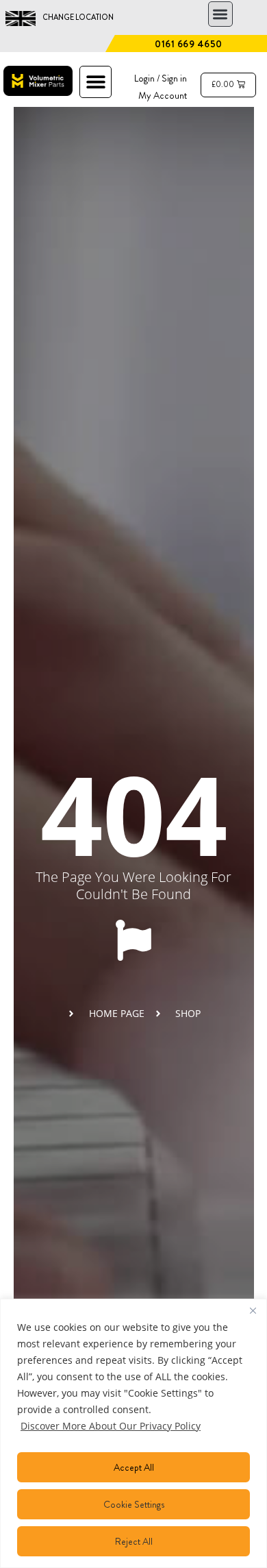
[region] (133, 1433)
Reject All (134, 1541)
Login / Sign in (160, 78)
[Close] (252, 1310)
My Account (162, 95)
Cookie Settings (133, 1504)
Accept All (134, 1467)
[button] (220, 14)
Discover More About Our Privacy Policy (111, 1425)
